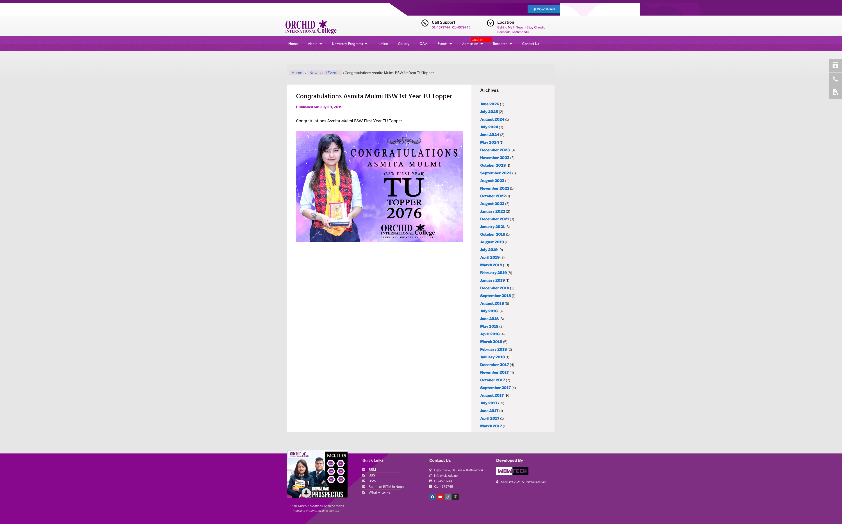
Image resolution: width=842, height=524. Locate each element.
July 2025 (489, 112)
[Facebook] (432, 497)
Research (500, 43)
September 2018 (495, 296)
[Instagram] (455, 497)
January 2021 (492, 227)
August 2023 (492, 181)
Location (505, 22)
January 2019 (492, 280)
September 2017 (495, 388)
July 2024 (489, 127)
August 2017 (492, 395)
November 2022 (494, 188)
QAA (423, 43)
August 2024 (492, 119)
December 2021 (494, 219)
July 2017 (489, 403)
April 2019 (490, 257)
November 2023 (495, 158)
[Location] (490, 23)
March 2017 (491, 426)
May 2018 (489, 326)
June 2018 (489, 319)
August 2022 (492, 204)
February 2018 (493, 349)
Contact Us (530, 43)
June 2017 (489, 411)
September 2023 (496, 173)
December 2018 (494, 288)
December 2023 (495, 150)
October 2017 (492, 380)
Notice (383, 43)
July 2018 (489, 311)
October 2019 (492, 234)
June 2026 (489, 104)
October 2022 (493, 196)
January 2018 (492, 357)
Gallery (403, 43)
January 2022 (492, 211)
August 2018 (492, 303)
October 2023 (493, 165)
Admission (472, 42)
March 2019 (491, 265)
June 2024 (489, 135)
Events (442, 43)
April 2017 (489, 418)
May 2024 (489, 142)
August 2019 (492, 242)
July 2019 (489, 250)
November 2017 (494, 372)
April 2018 (490, 334)
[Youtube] (440, 497)
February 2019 (493, 273)
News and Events (324, 73)
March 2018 (491, 342)
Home (293, 43)
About (312, 43)
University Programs (347, 43)
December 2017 (494, 365)
